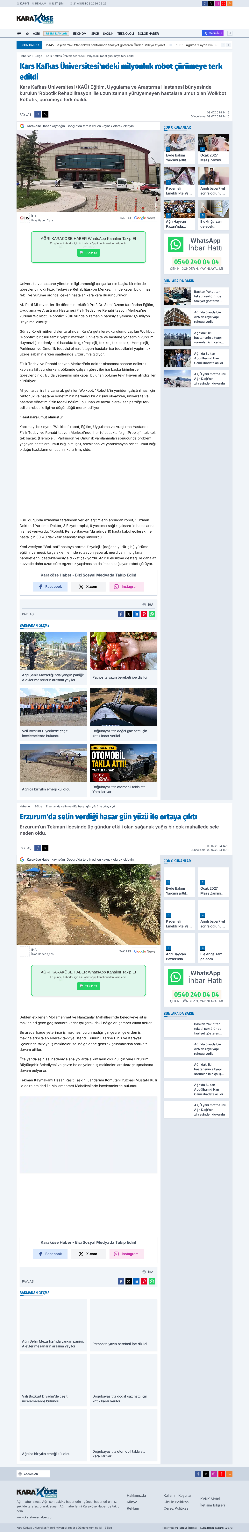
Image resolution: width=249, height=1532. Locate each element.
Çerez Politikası (176, 1508)
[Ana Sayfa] (27, 33)
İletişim (58, 3)
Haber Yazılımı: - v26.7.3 (197, 1527)
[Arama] (229, 33)
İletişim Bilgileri (212, 1505)
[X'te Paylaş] (45, 114)
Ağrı (36, 33)
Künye (24, 3)
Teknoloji (125, 33)
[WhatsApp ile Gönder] (152, 614)
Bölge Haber (148, 33)
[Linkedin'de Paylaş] (136, 614)
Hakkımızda (136, 1495)
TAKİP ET (91, 252)
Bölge (38, 55)
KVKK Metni (210, 1499)
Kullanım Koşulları (178, 1495)
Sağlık (108, 33)
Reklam (40, 3)
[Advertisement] (88, 486)
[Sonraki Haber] (228, 45)
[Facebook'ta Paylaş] (37, 114)
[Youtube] (223, 3)
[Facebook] (205, 3)
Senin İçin (215, 33)
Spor (95, 33)
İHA (42, 218)
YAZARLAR (31, 1473)
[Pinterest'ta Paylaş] (144, 614)
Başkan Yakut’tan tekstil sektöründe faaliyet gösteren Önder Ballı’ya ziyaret (105, 45)
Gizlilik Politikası (176, 1502)
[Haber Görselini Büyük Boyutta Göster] (88, 171)
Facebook (53, 586)
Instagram (130, 586)
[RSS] (229, 3)
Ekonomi (80, 33)
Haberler (25, 55)
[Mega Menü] (19, 33)
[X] (211, 3)
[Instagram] (217, 3)
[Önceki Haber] (223, 45)
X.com (91, 586)
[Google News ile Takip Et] (144, 218)
